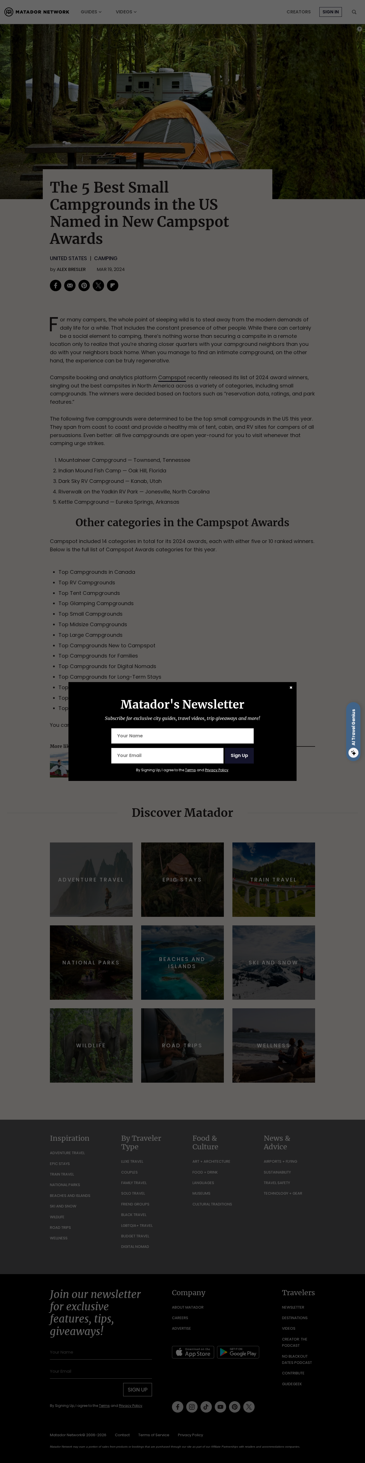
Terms (190, 770)
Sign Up (239, 755)
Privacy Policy (216, 770)
